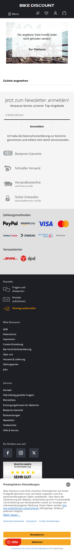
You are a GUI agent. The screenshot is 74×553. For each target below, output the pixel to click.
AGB (5, 329)
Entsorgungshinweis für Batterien (21, 405)
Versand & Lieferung (14, 359)
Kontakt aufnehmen (18, 299)
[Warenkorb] (64, 14)
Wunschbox (9, 399)
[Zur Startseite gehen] (37, 5)
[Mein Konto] (55, 14)
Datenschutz (9, 334)
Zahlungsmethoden (17, 215)
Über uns (8, 354)
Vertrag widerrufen (24, 308)
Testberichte (9, 425)
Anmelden (37, 126)
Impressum (9, 339)
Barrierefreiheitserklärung (17, 349)
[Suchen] (37, 14)
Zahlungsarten (10, 364)
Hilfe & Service (10, 430)
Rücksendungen (11, 415)
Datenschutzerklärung (36, 136)
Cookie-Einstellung (13, 344)
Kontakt (7, 390)
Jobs (5, 369)
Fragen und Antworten (18, 289)
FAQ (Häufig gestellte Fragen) (18, 395)
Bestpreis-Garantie (13, 410)
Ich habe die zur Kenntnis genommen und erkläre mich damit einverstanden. (38, 138)
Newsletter (9, 420)
